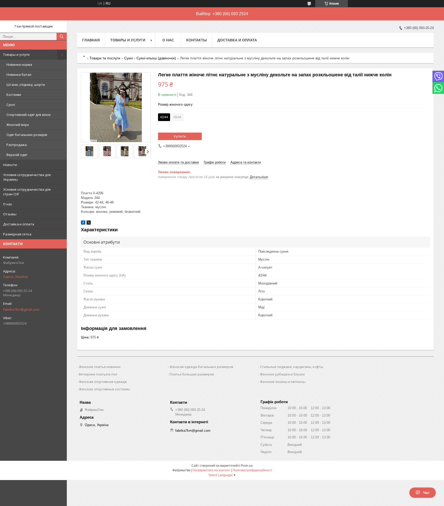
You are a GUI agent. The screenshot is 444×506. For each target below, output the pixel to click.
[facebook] (83, 223)
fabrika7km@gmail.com (21, 309)
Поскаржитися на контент (211, 470)
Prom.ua (247, 465)
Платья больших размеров (192, 374)
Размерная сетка (17, 234)
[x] (89, 223)
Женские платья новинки (100, 366)
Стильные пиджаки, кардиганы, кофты (291, 366)
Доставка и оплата (18, 224)
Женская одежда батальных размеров (201, 366)
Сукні (10, 104)
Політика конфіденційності (252, 470)
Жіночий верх (17, 124)
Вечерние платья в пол (98, 374)
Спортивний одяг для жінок (28, 114)
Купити (180, 136)
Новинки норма (19, 64)
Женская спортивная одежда (103, 381)
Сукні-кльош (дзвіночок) (156, 58)
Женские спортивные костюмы (104, 389)
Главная (91, 40)
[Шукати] (62, 36)
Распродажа (16, 144)
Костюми (13, 94)
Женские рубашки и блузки (282, 374)
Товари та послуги (104, 58)
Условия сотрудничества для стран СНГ (27, 191)
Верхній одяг (16, 154)
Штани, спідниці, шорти (25, 84)
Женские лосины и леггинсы (283, 381)
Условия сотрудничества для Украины (27, 177)
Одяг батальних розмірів (26, 134)
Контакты (196, 40)
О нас (7, 204)
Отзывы (9, 214)
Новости (10, 164)
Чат (426, 493)
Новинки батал (18, 74)
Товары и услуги (16, 54)
